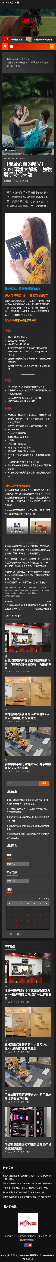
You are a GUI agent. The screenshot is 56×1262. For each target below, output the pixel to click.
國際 (9, 158)
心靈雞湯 (42, 588)
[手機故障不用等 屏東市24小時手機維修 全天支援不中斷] (28, 741)
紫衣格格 (45, 590)
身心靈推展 (32, 593)
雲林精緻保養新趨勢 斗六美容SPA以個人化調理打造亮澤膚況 (27, 1183)
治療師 (16, 590)
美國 (7, 593)
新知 (13, 158)
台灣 (5, 158)
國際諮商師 (33, 588)
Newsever (47, 1255)
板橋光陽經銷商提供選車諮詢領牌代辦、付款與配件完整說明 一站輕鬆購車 (28, 664)
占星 (25, 588)
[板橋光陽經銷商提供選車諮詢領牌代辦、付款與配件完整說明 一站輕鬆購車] (28, 637)
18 (28, 921)
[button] (11, 46)
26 (34, 926)
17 (22, 921)
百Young (22, 158)
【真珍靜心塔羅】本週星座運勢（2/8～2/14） (16, 605)
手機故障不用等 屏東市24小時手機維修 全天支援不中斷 (25, 1188)
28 (46, 926)
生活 (17, 158)
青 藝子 (9, 181)
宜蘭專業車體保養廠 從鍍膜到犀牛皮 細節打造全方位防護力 (27, 1197)
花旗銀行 (14, 593)
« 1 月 (9, 934)
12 (34, 915)
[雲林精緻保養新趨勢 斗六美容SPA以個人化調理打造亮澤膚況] (28, 691)
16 (16, 921)
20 (40, 921)
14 (46, 915)
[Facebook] (26, 1245)
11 (28, 915)
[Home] (5, 46)
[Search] (47, 46)
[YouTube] (30, 1245)
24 (22, 926)
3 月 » (18, 934)
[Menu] (11, 46)
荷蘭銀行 (22, 593)
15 (9, 921)
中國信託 (13, 588)
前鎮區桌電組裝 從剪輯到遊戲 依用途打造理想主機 (23, 1192)
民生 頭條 (26, 672)
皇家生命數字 (35, 590)
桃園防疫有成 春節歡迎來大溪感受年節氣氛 (39, 605)
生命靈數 (24, 590)
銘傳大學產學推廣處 (13, 596)
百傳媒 (28, 21)
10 (22, 915)
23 (16, 926)
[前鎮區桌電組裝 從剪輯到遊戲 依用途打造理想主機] (28, 1122)
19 (34, 921)
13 (40, 915)
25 (28, 926)
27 (40, 926)
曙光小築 (9, 320)
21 (46, 921)
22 (9, 926)
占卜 (20, 588)
